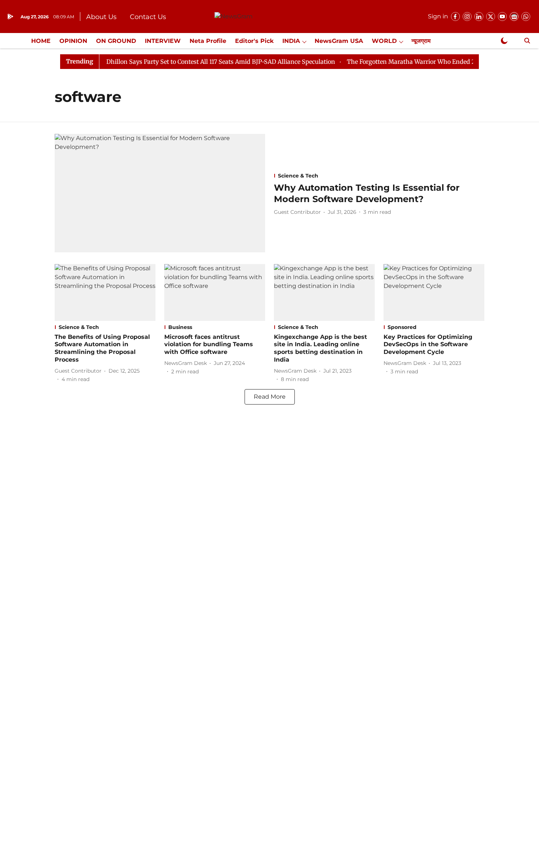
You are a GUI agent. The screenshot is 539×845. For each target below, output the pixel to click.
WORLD (384, 40)
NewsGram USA (339, 40)
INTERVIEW (163, 40)
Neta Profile (208, 40)
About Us (101, 17)
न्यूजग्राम (420, 40)
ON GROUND (116, 40)
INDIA (291, 40)
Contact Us (148, 17)
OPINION (73, 40)
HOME (41, 40)
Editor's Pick (254, 40)
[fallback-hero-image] (160, 193)
